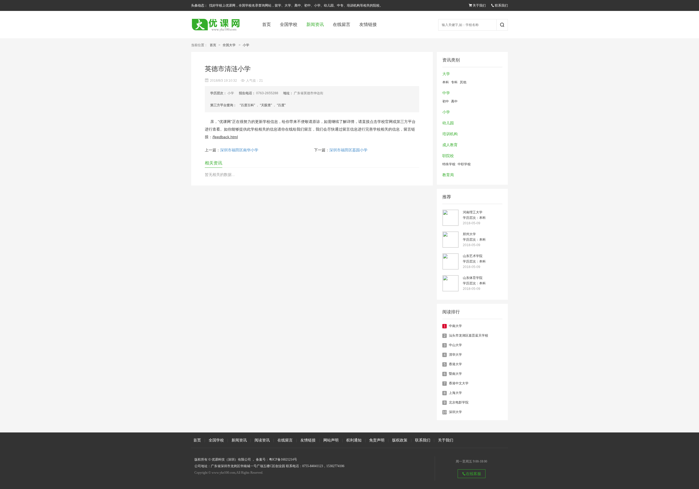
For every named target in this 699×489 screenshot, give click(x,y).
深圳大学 (455, 412)
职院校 (448, 156)
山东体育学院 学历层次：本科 (474, 280)
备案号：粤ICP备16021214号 (276, 459)
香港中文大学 (459, 383)
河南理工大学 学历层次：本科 (474, 215)
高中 (454, 101)
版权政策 (399, 440)
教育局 (448, 175)
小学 (246, 45)
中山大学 (455, 345)
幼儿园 (448, 123)
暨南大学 (455, 374)
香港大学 (455, 364)
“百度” (281, 105)
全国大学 (229, 45)
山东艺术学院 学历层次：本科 (474, 258)
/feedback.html (225, 137)
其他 (463, 82)
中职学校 (464, 164)
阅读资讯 (262, 440)
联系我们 (501, 5)
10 (444, 412)
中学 (446, 93)
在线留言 (341, 24)
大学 (446, 74)
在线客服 (473, 474)
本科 (445, 82)
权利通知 (354, 440)
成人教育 (450, 145)
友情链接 (368, 24)
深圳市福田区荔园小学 (348, 150)
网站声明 (331, 440)
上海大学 (455, 393)
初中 (445, 101)
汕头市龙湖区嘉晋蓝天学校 (468, 335)
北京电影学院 (459, 402)
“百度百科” (247, 105)
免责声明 (376, 440)
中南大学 (455, 326)
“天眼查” (266, 105)
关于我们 (479, 5)
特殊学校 (448, 164)
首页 (266, 24)
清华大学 (455, 355)
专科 (454, 82)
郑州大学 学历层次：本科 (474, 236)
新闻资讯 (315, 24)
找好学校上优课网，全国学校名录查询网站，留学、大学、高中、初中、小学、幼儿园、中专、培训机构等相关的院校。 (296, 5)
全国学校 (288, 24)
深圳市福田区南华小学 (239, 150)
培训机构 (450, 134)
